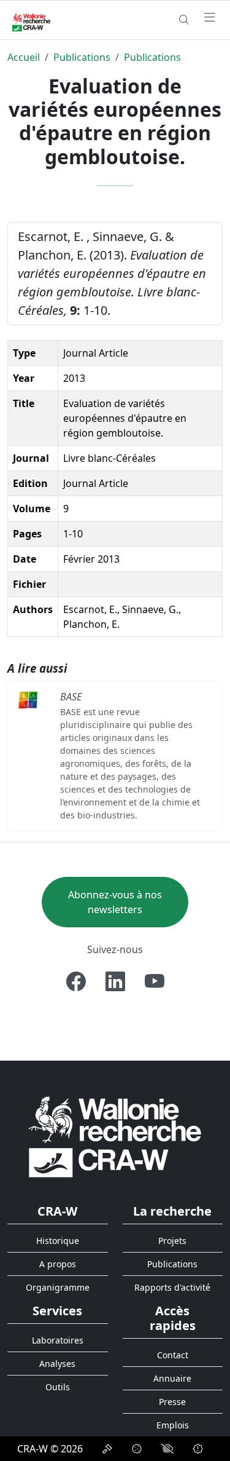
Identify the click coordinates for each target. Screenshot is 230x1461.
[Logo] (115, 1136)
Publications (81, 57)
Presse (172, 1402)
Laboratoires (57, 1340)
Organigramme (58, 1287)
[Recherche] (184, 20)
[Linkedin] (115, 981)
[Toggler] (210, 17)
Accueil (23, 57)
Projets (172, 1240)
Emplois (172, 1425)
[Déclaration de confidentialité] (107, 1448)
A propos (57, 1264)
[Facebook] (76, 981)
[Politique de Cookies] (136, 1448)
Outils (57, 1387)
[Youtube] (154, 981)
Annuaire (172, 1378)
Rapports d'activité (172, 1287)
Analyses (57, 1363)
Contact (172, 1355)
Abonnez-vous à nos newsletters (115, 902)
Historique (57, 1240)
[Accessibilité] (167, 1448)
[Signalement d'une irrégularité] (198, 1448)
